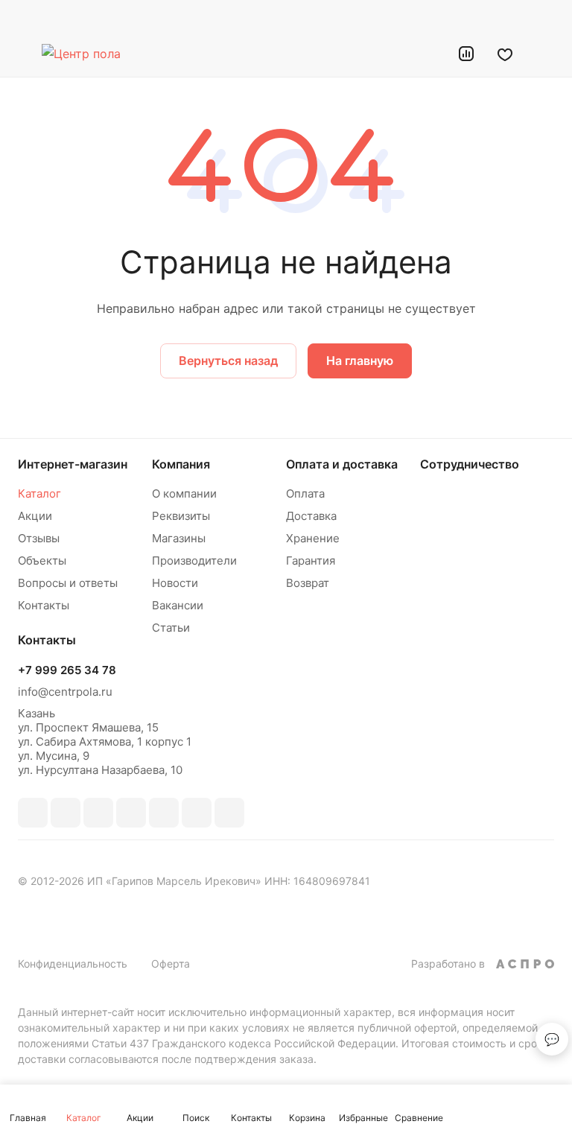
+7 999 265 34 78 (67, 670)
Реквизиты (181, 516)
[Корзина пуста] (544, 53)
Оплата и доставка (342, 464)
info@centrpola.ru (65, 692)
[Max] (65, 813)
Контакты (43, 605)
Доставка (311, 516)
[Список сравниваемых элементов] (466, 53)
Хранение (313, 538)
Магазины (179, 538)
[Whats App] (197, 813)
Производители (194, 560)
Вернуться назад (228, 360)
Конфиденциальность (72, 963)
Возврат (307, 583)
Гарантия (310, 560)
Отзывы (39, 538)
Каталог (39, 493)
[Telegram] (131, 813)
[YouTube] (164, 813)
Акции (35, 516)
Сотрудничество (469, 464)
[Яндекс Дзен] (229, 813)
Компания (181, 464)
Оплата (305, 493)
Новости (175, 583)
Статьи (171, 627)
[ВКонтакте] (33, 813)
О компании (184, 493)
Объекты (42, 560)
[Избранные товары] (505, 53)
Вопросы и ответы (68, 583)
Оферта (170, 963)
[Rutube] (98, 813)
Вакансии (177, 605)
